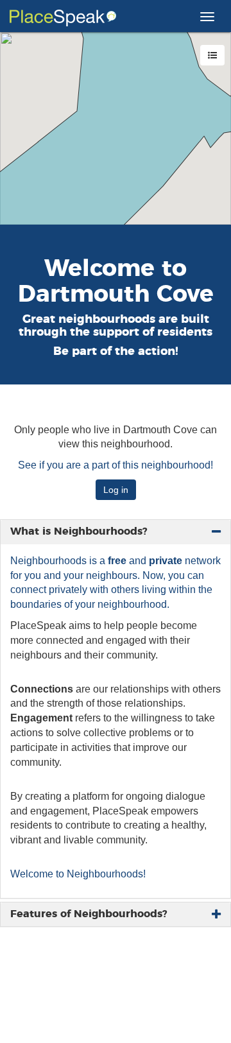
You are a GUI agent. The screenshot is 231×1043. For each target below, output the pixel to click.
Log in (115, 490)
